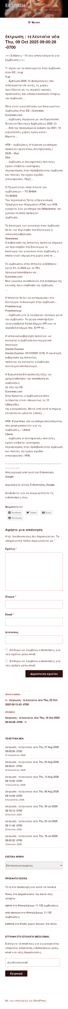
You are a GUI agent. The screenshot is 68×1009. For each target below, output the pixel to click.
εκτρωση (15, 5)
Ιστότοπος (11, 632)
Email (9, 614)
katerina (9, 923)
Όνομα (10, 596)
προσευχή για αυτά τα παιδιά (36, 887)
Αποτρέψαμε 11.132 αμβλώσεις (38, 905)
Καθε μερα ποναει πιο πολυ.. (39, 923)
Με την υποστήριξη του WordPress (25, 1000)
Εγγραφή (16, 973)
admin (8, 905)
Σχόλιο (11, 549)
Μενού (36, 22)
